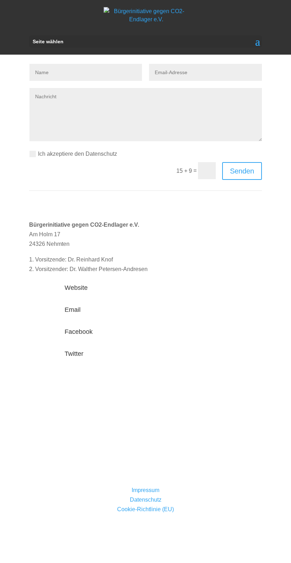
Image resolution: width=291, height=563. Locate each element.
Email (73, 309)
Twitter (74, 353)
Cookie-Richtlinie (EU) (145, 509)
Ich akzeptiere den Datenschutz (78, 154)
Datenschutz (145, 500)
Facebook (79, 331)
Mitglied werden (61, 458)
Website (76, 287)
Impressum (145, 490)
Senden (242, 171)
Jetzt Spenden (59, 425)
